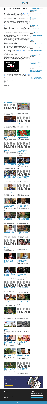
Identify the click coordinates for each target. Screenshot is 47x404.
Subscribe (36, 397)
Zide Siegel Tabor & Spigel (25, 13)
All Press (12, 5)
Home (5, 5)
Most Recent (8, 5)
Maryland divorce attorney (20, 50)
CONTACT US (16, 5)
